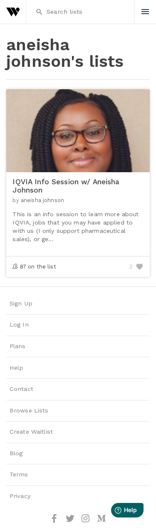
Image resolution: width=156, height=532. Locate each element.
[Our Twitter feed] (71, 521)
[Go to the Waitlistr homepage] (13, 12)
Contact (21, 389)
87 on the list (38, 267)
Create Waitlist (31, 431)
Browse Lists (29, 410)
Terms (19, 474)
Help (17, 367)
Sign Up (21, 303)
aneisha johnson (42, 200)
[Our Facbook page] (55, 521)
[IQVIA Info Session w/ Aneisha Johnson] (78, 167)
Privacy (20, 496)
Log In (19, 324)
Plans (18, 346)
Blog (16, 453)
